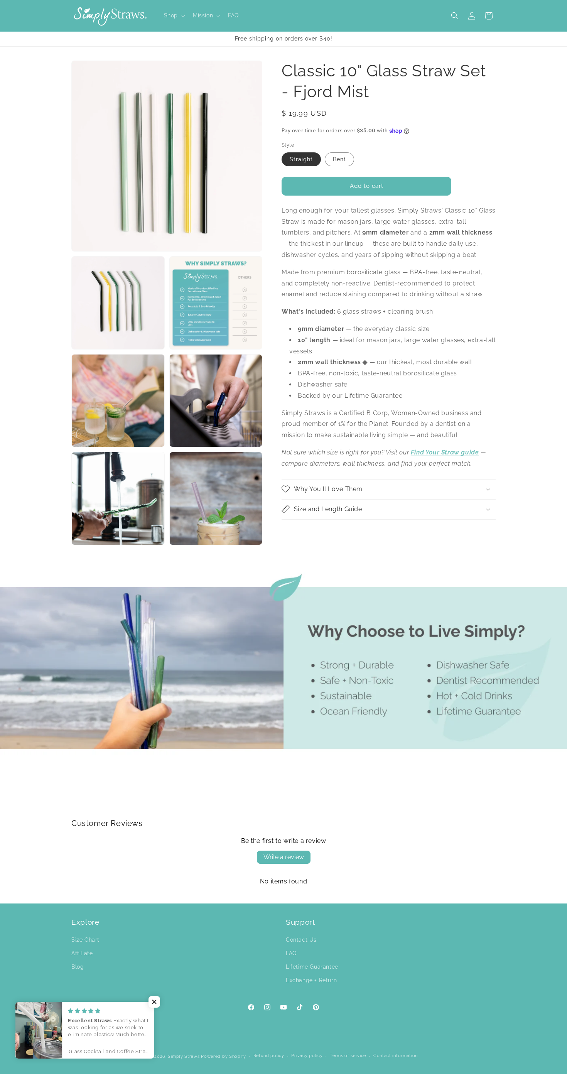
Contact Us (301, 940)
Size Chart (85, 940)
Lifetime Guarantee (312, 967)
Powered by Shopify (223, 1056)
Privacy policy (306, 1055)
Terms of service (348, 1055)
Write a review (283, 857)
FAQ (291, 953)
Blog (77, 967)
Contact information (395, 1055)
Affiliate (82, 953)
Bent (339, 159)
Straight (301, 159)
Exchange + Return (311, 980)
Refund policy (268, 1055)
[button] (173, 15)
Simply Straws (184, 1056)
